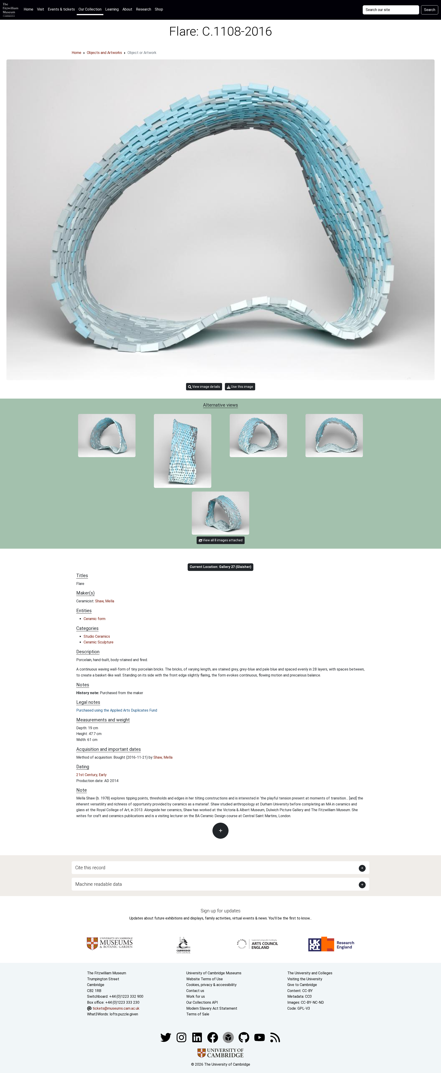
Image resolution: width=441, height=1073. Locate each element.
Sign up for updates (220, 911)
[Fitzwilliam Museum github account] (244, 1037)
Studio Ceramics (97, 636)
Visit (40, 9)
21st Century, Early (91, 775)
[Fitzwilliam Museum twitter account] (166, 1037)
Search (429, 10)
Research (143, 9)
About (127, 9)
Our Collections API (202, 1002)
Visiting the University (304, 979)
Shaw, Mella (104, 601)
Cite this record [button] (90, 867)
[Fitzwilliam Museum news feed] (275, 1037)
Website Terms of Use (204, 979)
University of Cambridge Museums (213, 973)
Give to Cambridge (302, 985)
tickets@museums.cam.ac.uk (116, 1008)
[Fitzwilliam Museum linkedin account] (213, 1037)
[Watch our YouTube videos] (260, 1037)
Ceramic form (94, 619)
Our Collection (90, 9)
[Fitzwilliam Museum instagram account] (182, 1037)
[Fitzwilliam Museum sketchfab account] (229, 1037)
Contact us (195, 991)
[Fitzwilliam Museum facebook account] (197, 1037)
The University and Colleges (309, 973)
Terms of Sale (197, 1014)
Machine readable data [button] (98, 884)
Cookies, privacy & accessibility (211, 985)
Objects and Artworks (104, 52)
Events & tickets (61, 9)
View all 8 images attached (222, 540)
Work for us (195, 996)
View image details (206, 386)
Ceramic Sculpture (98, 642)
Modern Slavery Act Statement (211, 1008)
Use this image (241, 386)
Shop (159, 9)
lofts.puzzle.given (124, 1014)
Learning (112, 9)
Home (29, 9)
